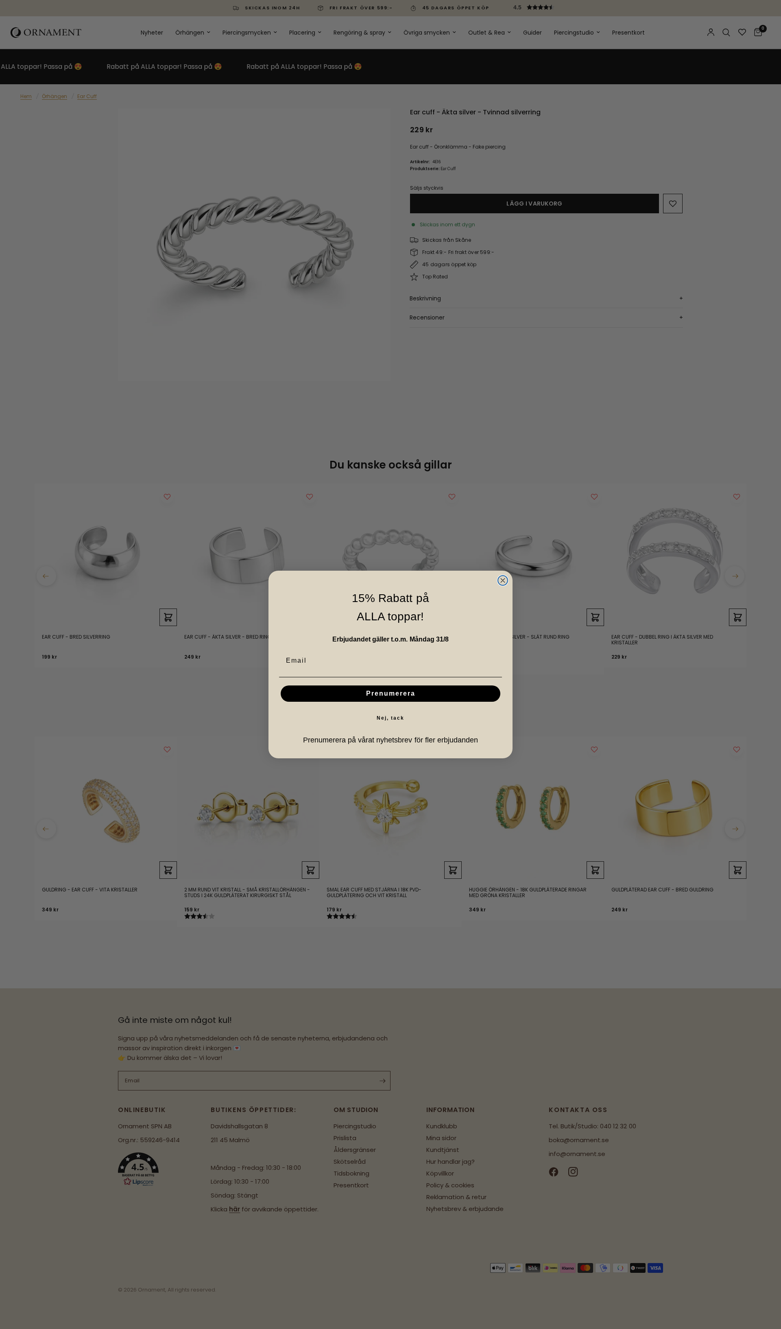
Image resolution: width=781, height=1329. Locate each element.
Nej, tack (390, 718)
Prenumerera (390, 693)
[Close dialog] (503, 580)
